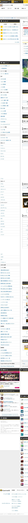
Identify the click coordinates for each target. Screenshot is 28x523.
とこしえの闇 (3, 111)
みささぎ (2, 223)
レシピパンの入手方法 (5, 294)
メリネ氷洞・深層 (4, 103)
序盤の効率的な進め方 (5, 270)
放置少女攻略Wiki (15, 507)
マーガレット (3, 262)
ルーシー (2, 191)
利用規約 (13, 490)
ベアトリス (3, 199)
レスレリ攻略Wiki (15, 510)
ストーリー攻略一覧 (4, 73)
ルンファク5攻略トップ (5, 65)
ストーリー (10, 8)
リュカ (2, 178)
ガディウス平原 (4, 95)
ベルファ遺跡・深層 (4, 100)
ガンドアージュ (4, 207)
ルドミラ (2, 197)
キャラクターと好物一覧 (5, 328)
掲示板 (15, 24)
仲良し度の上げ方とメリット (6, 342)
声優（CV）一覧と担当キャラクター (8, 323)
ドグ (1, 254)
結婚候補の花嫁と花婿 (5, 334)
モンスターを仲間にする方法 (6, 355)
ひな (1, 218)
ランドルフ (3, 226)
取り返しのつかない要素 (5, 275)
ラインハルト (3, 150)
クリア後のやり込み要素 (5, 132)
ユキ (1, 229)
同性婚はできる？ (4, 339)
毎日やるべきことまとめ (5, 272)
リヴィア (2, 205)
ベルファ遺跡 (3, 81)
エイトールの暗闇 (4, 89)
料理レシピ (24, 8)
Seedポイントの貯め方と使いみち (7, 296)
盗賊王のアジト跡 (4, 97)
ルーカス (2, 159)
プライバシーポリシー (21, 490)
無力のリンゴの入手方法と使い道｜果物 (10, 39)
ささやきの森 (3, 79)
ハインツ (2, 234)
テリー (2, 231)
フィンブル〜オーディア (5, 124)
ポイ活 (9, 1)
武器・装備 (17, 8)
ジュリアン (3, 215)
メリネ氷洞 (3, 87)
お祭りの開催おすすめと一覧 (6, 310)
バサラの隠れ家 (4, 113)
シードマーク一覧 (4, 302)
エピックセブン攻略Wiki (16, 506)
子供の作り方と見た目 (5, 344)
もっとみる (17, 42)
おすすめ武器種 (4, 350)
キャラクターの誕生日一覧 (6, 140)
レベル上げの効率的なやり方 (6, 352)
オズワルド (3, 210)
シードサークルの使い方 (5, 299)
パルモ (2, 256)
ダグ (1, 259)
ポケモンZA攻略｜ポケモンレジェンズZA (19, 494)
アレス (2, 145)
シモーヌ (2, 213)
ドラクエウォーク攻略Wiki (16, 501)
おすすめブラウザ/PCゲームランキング (10, 414)
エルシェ (2, 221)
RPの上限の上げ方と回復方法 (6, 288)
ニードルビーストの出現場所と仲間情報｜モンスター (11, 36)
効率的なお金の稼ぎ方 (5, 307)
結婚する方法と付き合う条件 (6, 336)
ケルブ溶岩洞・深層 (4, 105)
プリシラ (2, 186)
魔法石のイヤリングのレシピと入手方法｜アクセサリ (11, 33)
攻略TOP (3, 8)
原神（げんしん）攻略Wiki (16, 503)
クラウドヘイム (4, 119)
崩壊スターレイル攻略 (16, 499)
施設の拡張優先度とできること (7, 280)
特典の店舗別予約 (4, 320)
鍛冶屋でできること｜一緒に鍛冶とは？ (10, 29)
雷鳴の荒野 (3, 116)
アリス (2, 183)
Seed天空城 (3, 121)
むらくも (2, 156)
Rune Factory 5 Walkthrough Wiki (7, 366)
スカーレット (3, 189)
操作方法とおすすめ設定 (5, 278)
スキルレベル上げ (4, 304)
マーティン (3, 148)
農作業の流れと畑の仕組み (6, 283)
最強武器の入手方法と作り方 (6, 360)
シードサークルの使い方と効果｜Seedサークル (11, 26)
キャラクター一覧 (4, 137)
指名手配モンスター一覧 (5, 358)
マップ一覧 (3, 129)
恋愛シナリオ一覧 (4, 331)
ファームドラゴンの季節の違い (7, 286)
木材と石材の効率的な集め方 (6, 291)
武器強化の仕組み (4, 315)
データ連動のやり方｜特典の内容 (7, 318)
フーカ (2, 194)
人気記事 (5, 24)
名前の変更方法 (4, 312)
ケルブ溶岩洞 (3, 84)
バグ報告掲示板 (4, 68)
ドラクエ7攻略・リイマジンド (17, 496)
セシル (2, 153)
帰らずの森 (3, 108)
